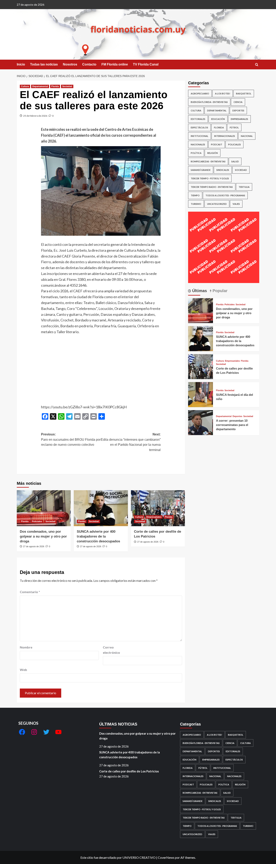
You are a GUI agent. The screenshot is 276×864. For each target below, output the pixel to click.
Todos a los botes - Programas (225, 195)
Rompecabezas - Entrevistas (208, 161)
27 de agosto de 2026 (33, 546)
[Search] (256, 64)
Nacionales (198, 144)
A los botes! (222, 93)
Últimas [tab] (199, 290)
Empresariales (153, 517)
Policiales (37, 521)
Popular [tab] (219, 290)
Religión (212, 153)
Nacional (247, 136)
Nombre (26, 647)
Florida (55, 86)
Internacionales (224, 136)
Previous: (71, 439)
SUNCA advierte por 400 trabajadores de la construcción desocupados (98, 536)
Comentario (30, 592)
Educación (218, 119)
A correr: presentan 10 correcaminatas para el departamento (232, 425)
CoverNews (166, 857)
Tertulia (244, 187)
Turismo (196, 204)
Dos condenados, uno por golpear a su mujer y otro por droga (43, 536)
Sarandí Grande (201, 170)
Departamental (40, 86)
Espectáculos (199, 127)
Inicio (21, 64)
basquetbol (243, 93)
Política (196, 153)
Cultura (25, 86)
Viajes (236, 204)
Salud (235, 161)
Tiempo (195, 195)
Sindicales (222, 170)
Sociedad (67, 86)
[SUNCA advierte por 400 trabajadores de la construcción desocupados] (101, 508)
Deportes (238, 110)
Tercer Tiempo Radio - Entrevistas (212, 187)
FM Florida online (114, 64)
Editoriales (198, 119)
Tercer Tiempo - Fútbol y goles (210, 178)
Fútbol (234, 127)
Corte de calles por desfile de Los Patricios (129, 771)
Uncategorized (217, 204)
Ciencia (238, 102)
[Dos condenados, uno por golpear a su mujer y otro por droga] (44, 508)
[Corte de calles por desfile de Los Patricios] (158, 508)
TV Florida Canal (145, 64)
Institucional (199, 136)
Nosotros (70, 64)
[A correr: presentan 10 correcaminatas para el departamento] (200, 422)
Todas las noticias (44, 64)
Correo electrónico (111, 649)
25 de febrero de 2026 (35, 115)
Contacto (89, 64)
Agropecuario (200, 93)
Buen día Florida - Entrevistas (209, 102)
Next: (131, 442)
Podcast (216, 144)
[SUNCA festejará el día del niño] (200, 394)
